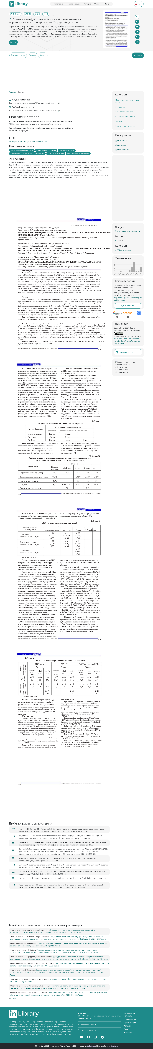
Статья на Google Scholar (129, 352)
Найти (139, 55)
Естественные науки (124, 112)
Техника (118, 121)
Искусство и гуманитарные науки (127, 101)
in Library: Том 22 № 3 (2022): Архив (45, 946)
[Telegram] (102, 1037)
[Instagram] (95, 1037)
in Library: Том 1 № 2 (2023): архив (67, 933)
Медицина (120, 107)
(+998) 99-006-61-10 (89, 1024)
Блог (126, 1029)
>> (15, 998)
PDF (14, 42)
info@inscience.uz (88, 1030)
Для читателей (121, 141)
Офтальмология (124, 250)
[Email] (137, 37)
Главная (12, 92)
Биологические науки (125, 126)
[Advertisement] (76, 75)
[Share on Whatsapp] (137, 22)
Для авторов (120, 145)
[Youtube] (81, 1037)
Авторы (87, 4)
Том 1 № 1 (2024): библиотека (129, 231)
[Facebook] (88, 1037)
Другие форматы (127, 306)
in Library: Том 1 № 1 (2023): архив (94, 939)
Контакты (128, 1033)
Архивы (32, 55)
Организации (75, 4)
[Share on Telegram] (137, 42)
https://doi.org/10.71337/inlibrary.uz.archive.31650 (28, 142)
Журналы (128, 1016)
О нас (97, 4)
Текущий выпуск (18, 55)
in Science (91, 1046)
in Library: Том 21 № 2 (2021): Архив (71, 988)
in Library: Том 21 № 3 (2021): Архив (84, 953)
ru (139, 4)
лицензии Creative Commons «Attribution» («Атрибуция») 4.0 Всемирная (127, 341)
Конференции (130, 1019)
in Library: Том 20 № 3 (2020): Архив (68, 995)
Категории (59, 4)
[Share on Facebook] (137, 27)
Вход (106, 4)
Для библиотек (122, 150)
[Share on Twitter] (137, 32)
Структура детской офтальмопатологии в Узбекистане (74, 979)
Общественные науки (125, 117)
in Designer (114, 1046)
